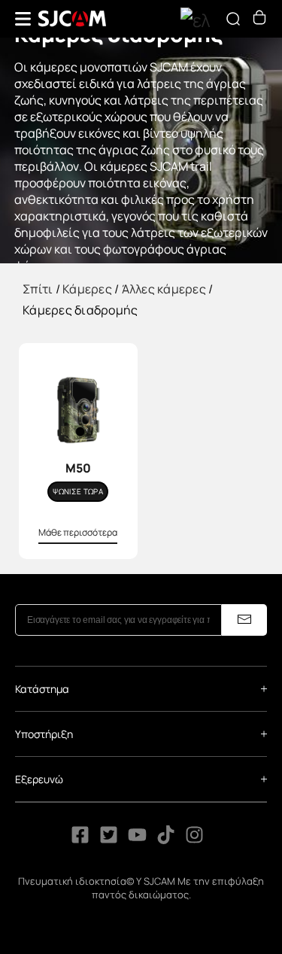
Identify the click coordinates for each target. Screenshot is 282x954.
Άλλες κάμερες (164, 289)
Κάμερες (87, 289)
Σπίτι (38, 289)
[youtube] (137, 839)
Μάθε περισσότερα (77, 532)
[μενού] (23, 19)
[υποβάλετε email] (244, 620)
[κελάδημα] (108, 839)
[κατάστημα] (259, 20)
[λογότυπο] (72, 19)
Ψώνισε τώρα (78, 491)
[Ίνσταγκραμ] (194, 839)
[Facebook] (80, 839)
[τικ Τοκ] (166, 839)
